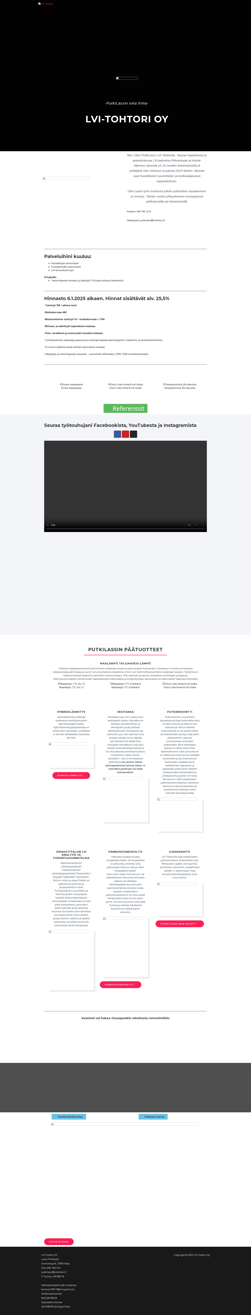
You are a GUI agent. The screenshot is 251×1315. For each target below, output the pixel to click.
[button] (47, 390)
